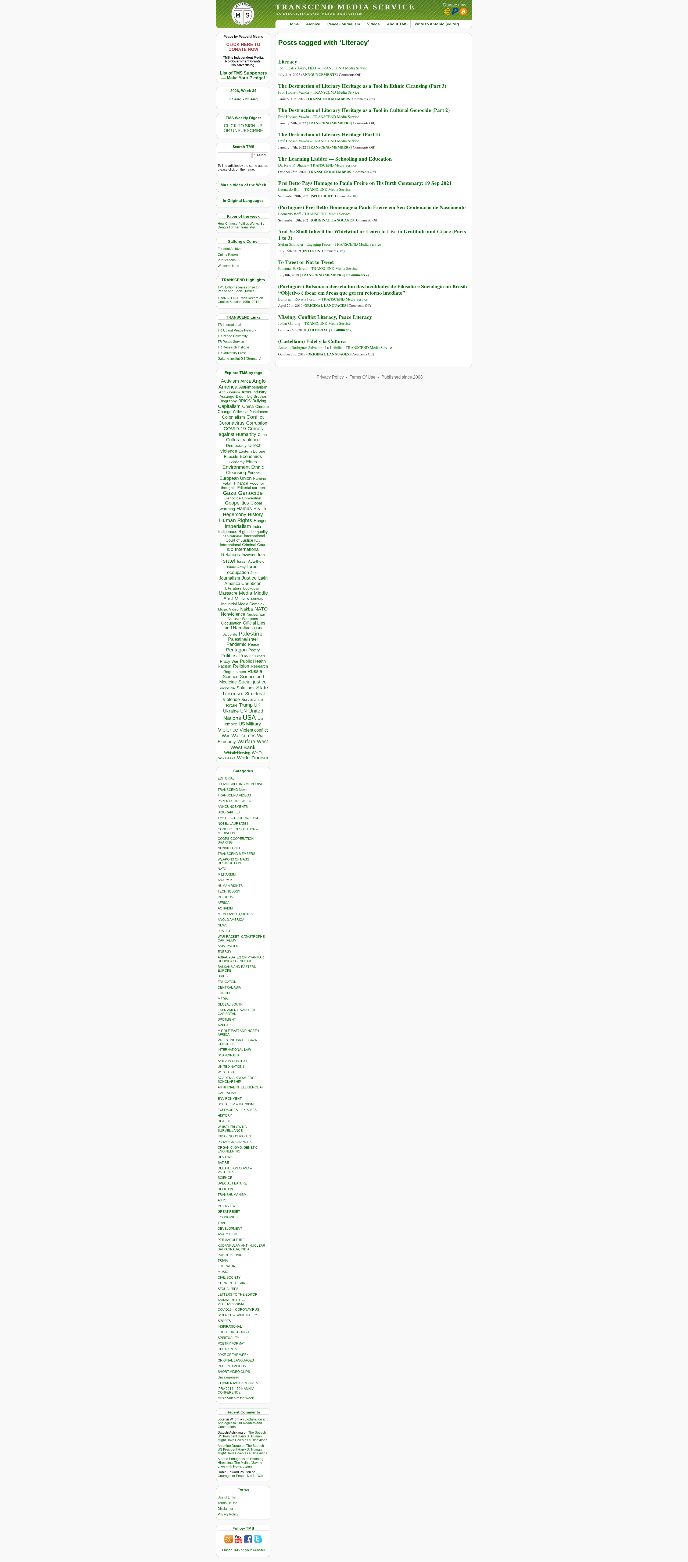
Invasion (249, 555)
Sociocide (226, 688)
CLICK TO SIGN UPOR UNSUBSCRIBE (243, 128)
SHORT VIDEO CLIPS (234, 1372)
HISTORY (225, 1115)
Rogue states (234, 672)
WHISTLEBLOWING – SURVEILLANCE (234, 1129)
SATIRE (223, 1163)
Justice (249, 578)
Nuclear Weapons (243, 619)
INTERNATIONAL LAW (234, 1050)
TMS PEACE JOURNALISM (238, 818)
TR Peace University (233, 336)
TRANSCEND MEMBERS (236, 854)
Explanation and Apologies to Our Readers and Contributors (243, 1423)
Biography (228, 401)
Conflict (255, 417)
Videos (373, 24)
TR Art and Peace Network (237, 330)
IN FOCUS (225, 897)
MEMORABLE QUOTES (235, 914)
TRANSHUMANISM (232, 1195)
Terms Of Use (227, 1503)
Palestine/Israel (243, 639)
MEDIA (223, 999)
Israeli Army (236, 567)
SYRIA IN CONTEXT (232, 1061)
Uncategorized (228, 1377)
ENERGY (224, 952)
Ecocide (231, 456)
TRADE (223, 1223)
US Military (250, 724)
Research (259, 666)
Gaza (229, 493)
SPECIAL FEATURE (232, 1183)
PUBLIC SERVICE (231, 1255)
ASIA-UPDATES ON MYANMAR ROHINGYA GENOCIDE (241, 959)
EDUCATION (227, 982)
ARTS (222, 1200)
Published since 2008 (402, 377)
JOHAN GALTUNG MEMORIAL (240, 784)
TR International (229, 325)
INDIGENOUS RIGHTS (234, 1136)
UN (243, 711)
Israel (228, 561)
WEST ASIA (226, 1072)
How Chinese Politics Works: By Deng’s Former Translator (241, 225)
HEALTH (224, 1121)
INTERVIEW (226, 1206)
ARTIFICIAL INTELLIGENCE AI (240, 1087)
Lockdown (251, 588)
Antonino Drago (229, 1446)
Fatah (227, 483)
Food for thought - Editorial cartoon (243, 485)
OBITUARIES (227, 1349)
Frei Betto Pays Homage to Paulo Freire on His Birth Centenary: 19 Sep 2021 (365, 183)
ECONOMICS (228, 1217)
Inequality (259, 532)
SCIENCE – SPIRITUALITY (237, 1315)
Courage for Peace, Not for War (240, 1476)
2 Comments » (357, 275)
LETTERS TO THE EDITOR (237, 1294)
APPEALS (225, 1025)
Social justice (252, 682)
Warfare (246, 741)
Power (245, 655)
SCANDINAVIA (228, 1055)
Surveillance (252, 699)
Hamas (244, 508)
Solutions (245, 687)
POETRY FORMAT (231, 1343)
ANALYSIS (225, 880)
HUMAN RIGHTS (230, 886)
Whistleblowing (237, 752)
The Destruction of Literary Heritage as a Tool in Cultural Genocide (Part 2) (364, 110)
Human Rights (235, 520)
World (243, 757)
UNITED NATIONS (231, 1067)
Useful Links (227, 1497)
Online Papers (228, 254)
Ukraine (231, 711)
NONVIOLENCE (229, 848)
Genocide (250, 493)
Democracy (236, 445)
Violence (228, 730)
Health (259, 508)
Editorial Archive (229, 249)
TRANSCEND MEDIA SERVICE (345, 7)
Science (230, 676)
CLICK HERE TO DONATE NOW (243, 47)
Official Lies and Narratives (245, 625)
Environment (236, 467)
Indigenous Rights (234, 531)
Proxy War (229, 661)
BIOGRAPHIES (229, 812)
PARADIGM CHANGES (235, 1142)
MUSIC (223, 1272)
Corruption (256, 423)
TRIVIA (223, 1261)
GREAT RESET (229, 1212)
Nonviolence (233, 614)
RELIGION (225, 1189)
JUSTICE (224, 931)
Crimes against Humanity (241, 431)
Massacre (228, 593)
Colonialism (233, 417)
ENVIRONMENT (230, 1099)
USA (249, 717)
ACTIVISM (225, 908)
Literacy (287, 61)
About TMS (397, 24)
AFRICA (224, 903)
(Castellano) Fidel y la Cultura (312, 341)
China (248, 406)
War (226, 735)
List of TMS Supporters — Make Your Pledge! (243, 75)
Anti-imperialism (253, 387)
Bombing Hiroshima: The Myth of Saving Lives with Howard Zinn (240, 1462)
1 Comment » (341, 330)
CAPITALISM (227, 1093)
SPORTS (224, 1321)
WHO (257, 752)
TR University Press (232, 353)
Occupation (231, 623)
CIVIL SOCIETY (229, 1277)
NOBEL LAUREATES (233, 824)
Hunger (260, 521)
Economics (251, 456)
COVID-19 (235, 428)
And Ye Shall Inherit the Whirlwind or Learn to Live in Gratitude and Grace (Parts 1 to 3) (372, 234)
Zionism (259, 757)
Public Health (253, 661)
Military (242, 598)
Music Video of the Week (236, 1398)
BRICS (244, 401)
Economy (237, 462)
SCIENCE (225, 1178)
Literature (233, 588)
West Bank (243, 747)
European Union (236, 478)
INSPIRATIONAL (230, 1326)
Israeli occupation (243, 569)
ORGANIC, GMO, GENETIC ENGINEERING (238, 1149)
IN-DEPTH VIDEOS (232, 1366)
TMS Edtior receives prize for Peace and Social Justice (239, 289)
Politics (228, 655)
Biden (241, 396)
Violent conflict (254, 730)
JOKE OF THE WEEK (233, 1355)
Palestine (251, 633)
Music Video (228, 609)
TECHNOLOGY (229, 891)
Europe (254, 473)
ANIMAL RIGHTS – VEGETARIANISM (231, 1302)
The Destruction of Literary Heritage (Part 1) (329, 134)
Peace (253, 644)
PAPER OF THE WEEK (234, 801)
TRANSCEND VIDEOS (234, 795)
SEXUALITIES (228, 1289)
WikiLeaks (226, 758)
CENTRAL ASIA (229, 987)
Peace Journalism (343, 24)
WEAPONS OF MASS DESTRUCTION (233, 861)
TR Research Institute (233, 347)
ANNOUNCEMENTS (233, 807)
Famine (259, 479)
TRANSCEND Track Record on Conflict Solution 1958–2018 (240, 300)
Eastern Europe (252, 451)
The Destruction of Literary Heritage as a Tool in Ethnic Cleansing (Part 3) (362, 86)
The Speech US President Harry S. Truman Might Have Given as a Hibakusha (242, 1436)
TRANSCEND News (232, 790)
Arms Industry (254, 392)
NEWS (222, 925)
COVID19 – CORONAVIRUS (238, 1309)
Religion (241, 666)
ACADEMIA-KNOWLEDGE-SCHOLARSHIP (238, 1080)
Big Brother (256, 396)
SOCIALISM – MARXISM (236, 1104)
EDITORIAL (226, 778)
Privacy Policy (228, 1514)
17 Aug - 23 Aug (243, 99)
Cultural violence (243, 439)
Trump (246, 705)
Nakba (246, 609)
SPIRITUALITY (228, 1338)
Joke (254, 573)
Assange (227, 396)
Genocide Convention (242, 498)
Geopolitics (237, 503)
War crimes (243, 735)
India (257, 526)
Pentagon (236, 650)
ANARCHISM (227, 1234)
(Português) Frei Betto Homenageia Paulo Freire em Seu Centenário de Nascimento (372, 207)
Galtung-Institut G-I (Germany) (239, 359)
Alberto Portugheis (231, 1459)
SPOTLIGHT (227, 1019)
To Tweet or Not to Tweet (306, 262)
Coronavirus (231, 423)
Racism (224, 666)
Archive (313, 24)
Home (293, 24)
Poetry (254, 650)
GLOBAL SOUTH (230, 1004)
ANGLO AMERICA (231, 920)
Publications (227, 260)
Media (245, 593)
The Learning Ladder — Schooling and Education (335, 159)
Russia (255, 671)
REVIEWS (225, 1157)
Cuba (262, 434)
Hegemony (234, 514)
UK (257, 705)
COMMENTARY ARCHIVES (238, 1383)
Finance (241, 483)
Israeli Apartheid (250, 561)
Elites (251, 461)
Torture (231, 705)
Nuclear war (256, 614)
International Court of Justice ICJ (245, 538)
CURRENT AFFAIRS (233, 1283)
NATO (261, 609)
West (262, 741)
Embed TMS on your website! (243, 1550)
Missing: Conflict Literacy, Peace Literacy (325, 317)
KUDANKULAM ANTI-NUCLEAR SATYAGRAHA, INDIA (241, 1247)
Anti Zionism (229, 392)
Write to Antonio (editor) (437, 24)
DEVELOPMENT (230, 1228)
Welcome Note (228, 266)
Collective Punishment (250, 412)
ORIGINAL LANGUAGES (236, 1360)
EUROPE (224, 993)
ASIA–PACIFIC (228, 946)
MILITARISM (227, 874)
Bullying (259, 401)
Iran (261, 555)
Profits (260, 656)
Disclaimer (225, 1509)
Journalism (229, 578)
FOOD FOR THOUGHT (234, 1332)
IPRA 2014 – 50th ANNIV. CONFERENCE (236, 1390)
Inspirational (231, 536)
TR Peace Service (231, 342)
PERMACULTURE (231, 1240)
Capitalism (229, 406)
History (255, 514)
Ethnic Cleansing (245, 470)
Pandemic (236, 644)
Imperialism (238, 526)
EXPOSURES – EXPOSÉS (237, 1110)
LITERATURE (228, 1266)
